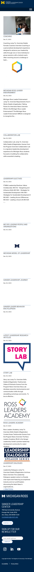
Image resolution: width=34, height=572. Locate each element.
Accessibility (5, 563)
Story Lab (7, 373)
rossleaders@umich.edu (10, 517)
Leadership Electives (12, 178)
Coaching (7, 36)
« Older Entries (8, 489)
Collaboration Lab (11, 135)
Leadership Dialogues (12, 463)
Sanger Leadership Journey (15, 280)
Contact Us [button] (7, 523)
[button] (7, 541)
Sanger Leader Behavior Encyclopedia (14, 308)
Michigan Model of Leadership (16, 253)
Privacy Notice (14, 563)
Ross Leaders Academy (13, 423)
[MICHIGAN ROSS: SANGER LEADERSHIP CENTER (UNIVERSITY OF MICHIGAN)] (17, 3)
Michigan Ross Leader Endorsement (13, 91)
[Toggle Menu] (30, 9)
